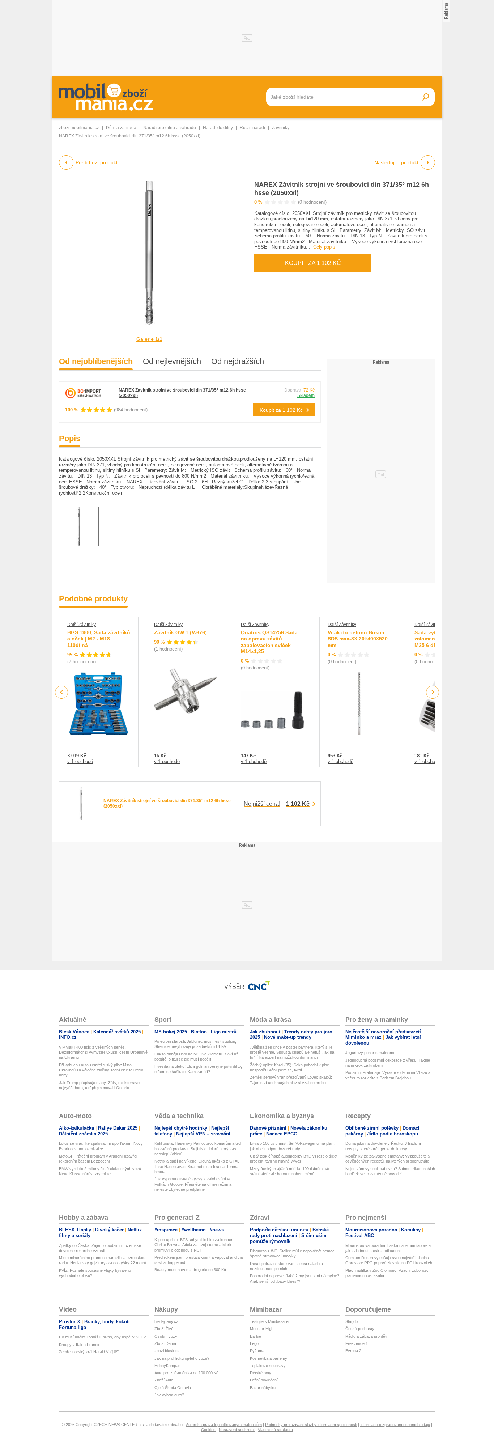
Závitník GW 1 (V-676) (180, 632)
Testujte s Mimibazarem (270, 1321)
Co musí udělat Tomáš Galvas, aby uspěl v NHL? (102, 1337)
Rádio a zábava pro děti (366, 1336)
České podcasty (359, 1328)
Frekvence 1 (356, 1343)
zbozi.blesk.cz (167, 1351)
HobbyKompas (167, 1365)
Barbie (255, 1336)
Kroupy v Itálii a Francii (79, 1344)
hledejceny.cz (166, 1321)
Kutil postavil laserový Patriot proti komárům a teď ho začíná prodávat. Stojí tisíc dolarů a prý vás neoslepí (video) (197, 1148)
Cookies (208, 1429)
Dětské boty (260, 1373)
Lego (254, 1343)
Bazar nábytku (263, 1387)
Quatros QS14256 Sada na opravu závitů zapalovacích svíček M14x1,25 (269, 642)
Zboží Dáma (165, 1343)
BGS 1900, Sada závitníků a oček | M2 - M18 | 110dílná (98, 639)
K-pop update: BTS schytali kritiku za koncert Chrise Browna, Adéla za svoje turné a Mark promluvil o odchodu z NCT (194, 1244)
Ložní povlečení (264, 1380)
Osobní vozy (165, 1336)
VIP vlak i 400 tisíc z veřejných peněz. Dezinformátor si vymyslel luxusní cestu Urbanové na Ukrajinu (103, 1052)
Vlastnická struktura (275, 1429)
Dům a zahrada (121, 127)
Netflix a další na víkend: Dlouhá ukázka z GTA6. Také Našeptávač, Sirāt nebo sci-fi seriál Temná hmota (197, 1166)
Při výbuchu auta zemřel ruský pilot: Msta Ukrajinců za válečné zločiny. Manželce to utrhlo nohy (101, 1070)
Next (433, 692)
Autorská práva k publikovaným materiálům (224, 1424)
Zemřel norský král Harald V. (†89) (89, 1352)
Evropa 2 (353, 1351)
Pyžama (257, 1351)
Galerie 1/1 (149, 339)
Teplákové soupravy (268, 1365)
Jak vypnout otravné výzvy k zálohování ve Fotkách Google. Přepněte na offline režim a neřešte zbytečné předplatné (192, 1184)
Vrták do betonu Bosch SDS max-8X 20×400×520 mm (358, 639)
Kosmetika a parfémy (268, 1358)
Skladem (306, 395)
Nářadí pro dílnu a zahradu (169, 127)
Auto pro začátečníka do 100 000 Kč (186, 1373)
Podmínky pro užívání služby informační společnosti (311, 1424)
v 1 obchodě (80, 761)
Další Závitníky (81, 624)
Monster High (261, 1328)
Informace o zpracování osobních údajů (395, 1424)
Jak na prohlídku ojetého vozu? (181, 1358)
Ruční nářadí (252, 127)
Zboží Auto (163, 1380)
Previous (61, 692)
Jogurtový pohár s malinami (369, 1052)
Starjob (351, 1321)
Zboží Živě (163, 1328)
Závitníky (280, 127)
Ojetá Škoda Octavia (172, 1387)
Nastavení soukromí (237, 1429)
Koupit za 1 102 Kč (313, 263)
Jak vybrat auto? (169, 1395)
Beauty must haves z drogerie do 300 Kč (190, 1270)
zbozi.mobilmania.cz (79, 127)
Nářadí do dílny (218, 127)
